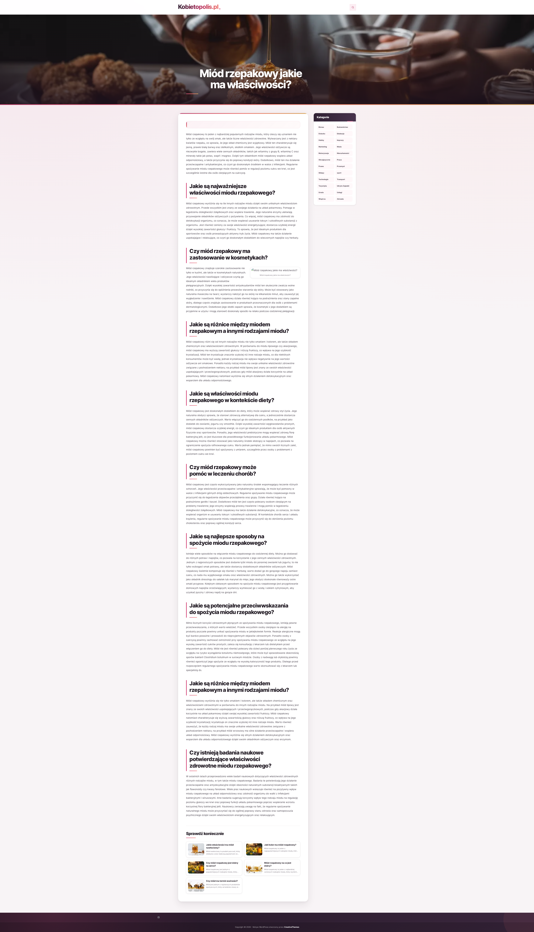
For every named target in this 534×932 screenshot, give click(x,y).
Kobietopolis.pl (198, 7)
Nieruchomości (343, 153)
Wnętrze (322, 199)
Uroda (321, 192)
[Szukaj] (353, 7)
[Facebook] (159, 917)
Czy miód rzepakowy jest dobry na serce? (222, 864)
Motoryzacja (324, 153)
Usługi (339, 192)
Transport (341, 179)
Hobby (321, 140)
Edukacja (340, 134)
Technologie (323, 179)
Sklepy (321, 173)
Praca (339, 160)
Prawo (321, 166)
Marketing (323, 147)
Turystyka (323, 186)
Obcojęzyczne (324, 160)
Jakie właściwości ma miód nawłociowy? (220, 846)
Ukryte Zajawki (343, 186)
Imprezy (340, 140)
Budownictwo (342, 127)
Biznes (321, 127)
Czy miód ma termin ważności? (222, 881)
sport (339, 173)
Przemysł (341, 166)
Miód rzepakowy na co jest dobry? (277, 864)
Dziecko (322, 134)
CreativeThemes (291, 927)
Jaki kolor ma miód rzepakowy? (280, 844)
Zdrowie (340, 199)
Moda (339, 147)
